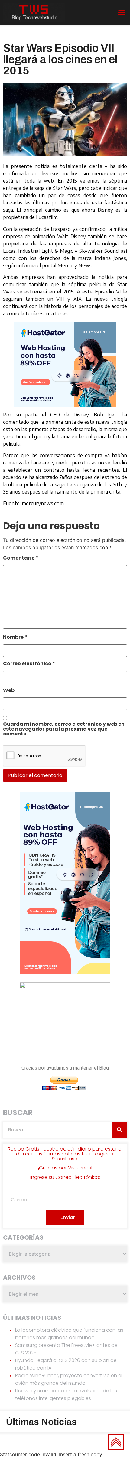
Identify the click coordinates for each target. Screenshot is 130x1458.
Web (9, 691)
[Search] (119, 1130)
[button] (121, 12)
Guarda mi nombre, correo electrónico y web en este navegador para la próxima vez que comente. (64, 729)
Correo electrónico (29, 664)
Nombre (15, 638)
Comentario (20, 558)
